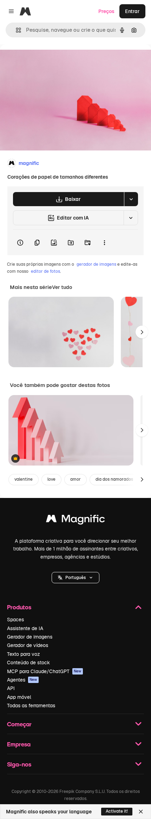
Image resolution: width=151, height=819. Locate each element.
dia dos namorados (114, 479)
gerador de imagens (96, 264)
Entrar (132, 11)
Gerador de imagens (29, 637)
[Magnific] (75, 520)
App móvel (19, 697)
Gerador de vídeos (27, 645)
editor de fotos (45, 271)
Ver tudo (62, 287)
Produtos (19, 607)
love (51, 479)
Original (45, 60)
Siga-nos (19, 764)
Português (75, 577)
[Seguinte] (142, 332)
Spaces (15, 619)
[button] (75, 577)
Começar (19, 724)
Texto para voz (23, 654)
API (11, 688)
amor (75, 479)
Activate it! (117, 811)
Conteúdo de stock (28, 662)
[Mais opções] (104, 242)
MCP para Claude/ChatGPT (44, 671)
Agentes (22, 680)
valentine (23, 479)
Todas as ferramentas (31, 705)
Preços (106, 11)
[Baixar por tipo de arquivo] (131, 199)
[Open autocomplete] (15, 30)
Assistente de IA (25, 628)
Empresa (19, 744)
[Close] (141, 811)
